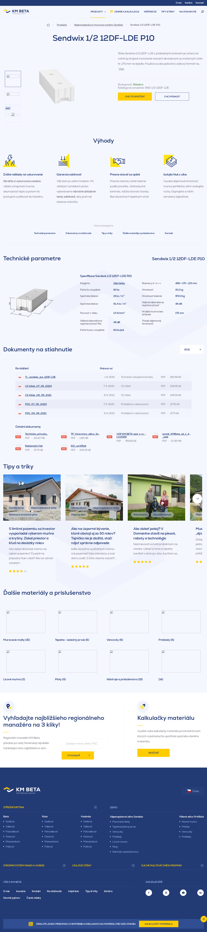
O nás (6, 891)
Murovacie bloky (121, 821)
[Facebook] (149, 892)
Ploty (115, 846)
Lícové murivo (119, 841)
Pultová (10, 846)
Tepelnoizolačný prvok (124, 826)
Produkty (62, 24)
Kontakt (169, 233)
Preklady (117, 836)
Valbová (10, 826)
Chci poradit (172, 96)
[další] (197, 499)
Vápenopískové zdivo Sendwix (126, 816)
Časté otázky (34, 897)
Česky (195, 791)
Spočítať (153, 752)
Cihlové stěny (81, 865)
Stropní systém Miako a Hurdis (23, 865)
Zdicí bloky (119, 283)
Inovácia (20, 891)
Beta (6, 816)
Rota (44, 816)
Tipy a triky (107, 233)
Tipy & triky (91, 891)
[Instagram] (166, 892)
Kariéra (108, 891)
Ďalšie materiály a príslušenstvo (139, 233)
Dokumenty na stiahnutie (78, 233)
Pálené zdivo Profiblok (191, 816)
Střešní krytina (13, 807)
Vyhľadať (73, 755)
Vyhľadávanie (202, 12)
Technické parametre (44, 233)
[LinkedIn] (200, 892)
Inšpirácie (73, 891)
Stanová (10, 836)
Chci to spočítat (135, 96)
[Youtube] (183, 892)
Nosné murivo (189, 821)
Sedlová (10, 821)
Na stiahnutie (54, 891)
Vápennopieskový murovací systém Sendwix (98, 24)
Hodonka (86, 816)
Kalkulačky (159, 923)
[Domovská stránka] (48, 24)
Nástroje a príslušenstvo (125, 851)
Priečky (186, 826)
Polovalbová (12, 831)
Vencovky (117, 831)
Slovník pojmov (11, 897)
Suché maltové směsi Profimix (161, 865)
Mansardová (12, 841)
